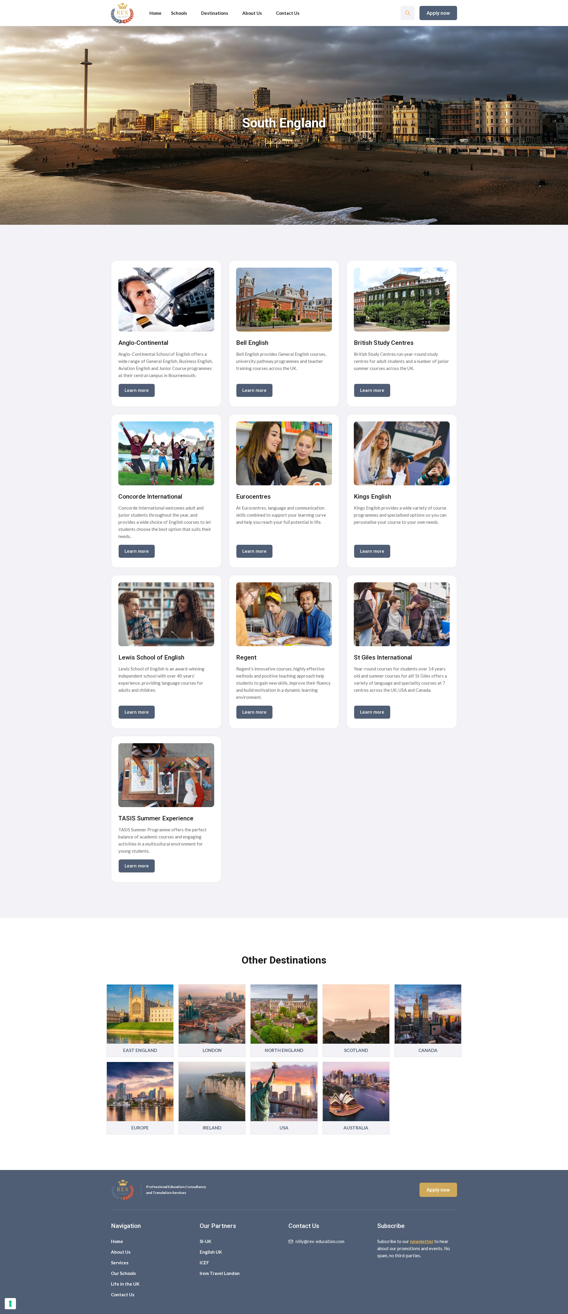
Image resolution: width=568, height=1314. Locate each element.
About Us (252, 13)
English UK (211, 1252)
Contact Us (122, 1294)
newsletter (421, 1241)
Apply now (438, 13)
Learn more (137, 390)
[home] (122, 13)
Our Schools (123, 1273)
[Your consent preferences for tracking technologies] (10, 1303)
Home (155, 13)
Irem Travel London (220, 1273)
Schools (179, 13)
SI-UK (205, 1241)
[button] (215, 13)
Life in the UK (125, 1283)
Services (119, 1262)
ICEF (204, 1262)
